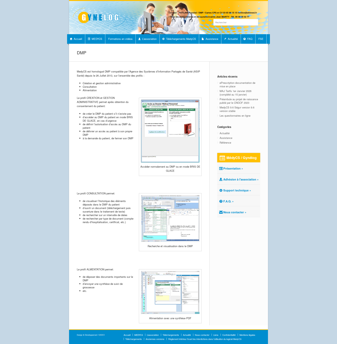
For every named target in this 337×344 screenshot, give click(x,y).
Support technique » (237, 190)
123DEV (101, 335)
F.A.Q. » (228, 201)
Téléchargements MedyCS (180, 39)
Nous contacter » (234, 212)
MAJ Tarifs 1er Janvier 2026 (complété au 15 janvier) (235, 92)
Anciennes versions (155, 338)
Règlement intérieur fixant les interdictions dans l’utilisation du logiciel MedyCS (204, 338)
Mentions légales (247, 334)
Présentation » (233, 168)
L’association (149, 39)
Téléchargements (171, 334)
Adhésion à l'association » (241, 179)
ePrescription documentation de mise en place (237, 84)
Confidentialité (229, 334)
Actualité (232, 39)
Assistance (211, 39)
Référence (225, 142)
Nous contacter (202, 334)
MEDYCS (96, 39)
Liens (215, 334)
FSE (260, 39)
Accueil (77, 39)
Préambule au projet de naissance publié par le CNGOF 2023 (239, 101)
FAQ (249, 39)
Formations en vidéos (120, 39)
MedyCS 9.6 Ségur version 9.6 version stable (237, 109)
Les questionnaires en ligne (235, 115)
